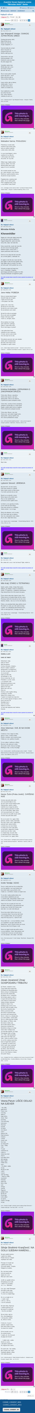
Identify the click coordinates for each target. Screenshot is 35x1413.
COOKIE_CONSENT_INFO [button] (12, 1405)
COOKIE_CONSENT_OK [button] (11, 1409)
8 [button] (24, 20)
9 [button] (26, 20)
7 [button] (22, 20)
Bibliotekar (7, 23)
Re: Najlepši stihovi (8, 29)
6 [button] (20, 20)
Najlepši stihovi (6, 14)
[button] (12, 20)
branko (5, 219)
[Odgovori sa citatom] (30, 25)
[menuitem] (5, 8)
